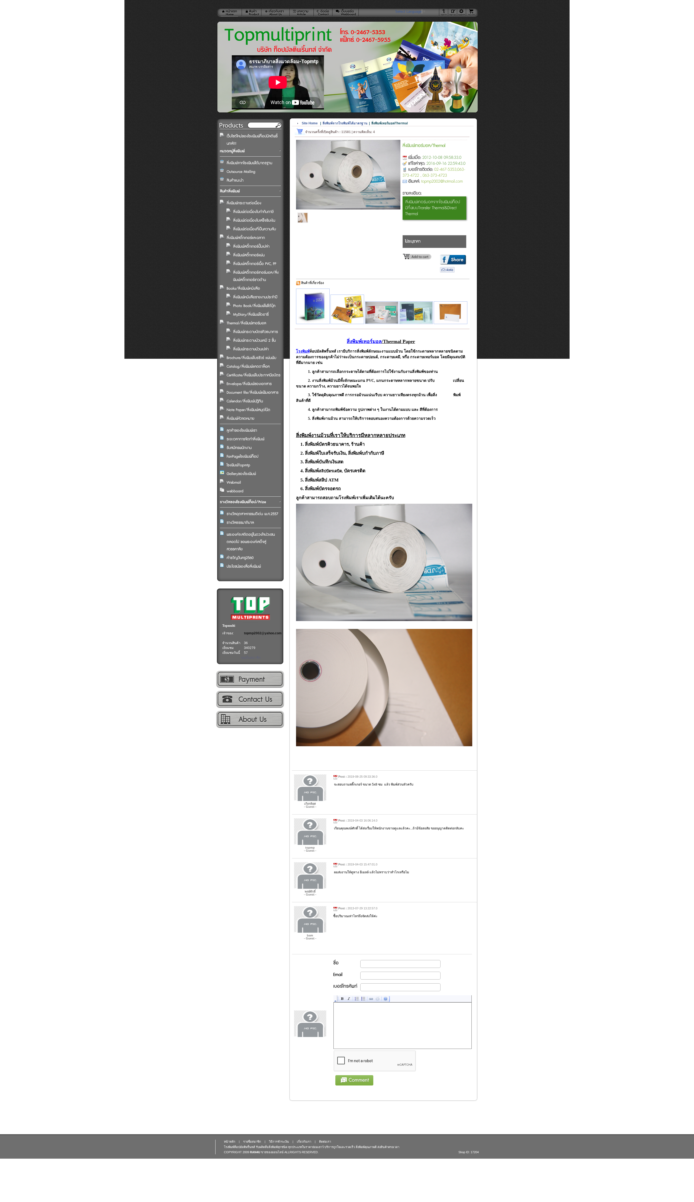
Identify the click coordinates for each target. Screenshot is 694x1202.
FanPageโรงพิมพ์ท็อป (242, 456)
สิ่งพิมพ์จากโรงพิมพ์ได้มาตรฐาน (249, 163)
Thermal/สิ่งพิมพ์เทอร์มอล (246, 323)
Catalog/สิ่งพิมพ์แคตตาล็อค (248, 366)
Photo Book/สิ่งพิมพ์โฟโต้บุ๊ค (254, 306)
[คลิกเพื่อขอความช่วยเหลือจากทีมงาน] (461, 12)
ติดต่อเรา (250, 699)
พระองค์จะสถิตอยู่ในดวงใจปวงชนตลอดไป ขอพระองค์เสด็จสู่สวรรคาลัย (251, 542)
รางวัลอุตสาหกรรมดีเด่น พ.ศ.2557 (252, 514)
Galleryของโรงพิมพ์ (241, 474)
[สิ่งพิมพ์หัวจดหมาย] (450, 312)
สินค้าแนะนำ (235, 180)
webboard (235, 491)
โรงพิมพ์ (303, 351)
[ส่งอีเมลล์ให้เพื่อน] (447, 271)
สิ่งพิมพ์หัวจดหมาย (240, 418)
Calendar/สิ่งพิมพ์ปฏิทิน (245, 401)
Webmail (234, 482)
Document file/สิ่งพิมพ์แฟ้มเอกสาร (252, 392)
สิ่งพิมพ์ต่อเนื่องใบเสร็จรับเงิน (254, 220)
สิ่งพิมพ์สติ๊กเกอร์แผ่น (249, 255)
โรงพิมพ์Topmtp (238, 465)
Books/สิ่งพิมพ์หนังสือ (243, 288)
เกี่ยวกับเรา (250, 719)
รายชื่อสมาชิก (252, 1141)
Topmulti (228, 626)
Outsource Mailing (241, 172)
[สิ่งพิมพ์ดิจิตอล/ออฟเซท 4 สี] (347, 309)
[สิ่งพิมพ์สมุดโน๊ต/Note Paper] (382, 312)
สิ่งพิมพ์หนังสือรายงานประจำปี (255, 297)
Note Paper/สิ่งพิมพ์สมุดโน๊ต (248, 410)
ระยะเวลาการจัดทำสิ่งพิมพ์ (245, 439)
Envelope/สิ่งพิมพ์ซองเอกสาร (249, 384)
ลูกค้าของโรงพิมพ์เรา (242, 430)
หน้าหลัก (229, 1141)
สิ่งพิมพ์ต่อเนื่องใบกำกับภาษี (253, 212)
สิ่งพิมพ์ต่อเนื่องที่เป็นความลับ (254, 229)
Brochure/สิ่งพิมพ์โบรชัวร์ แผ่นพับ (251, 358)
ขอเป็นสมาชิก (251, 658)
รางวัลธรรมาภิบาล (240, 522)
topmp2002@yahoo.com (263, 633)
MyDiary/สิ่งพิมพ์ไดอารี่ (251, 314)
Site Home (310, 123)
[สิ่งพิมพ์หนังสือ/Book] (416, 312)
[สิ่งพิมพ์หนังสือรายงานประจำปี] (313, 306)
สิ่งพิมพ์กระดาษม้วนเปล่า (251, 349)
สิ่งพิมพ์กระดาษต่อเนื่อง (244, 203)
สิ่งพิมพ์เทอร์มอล (364, 341)
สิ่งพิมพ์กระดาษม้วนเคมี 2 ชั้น (254, 340)
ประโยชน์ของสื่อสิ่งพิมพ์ (244, 566)
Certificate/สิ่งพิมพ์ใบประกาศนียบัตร (253, 375)
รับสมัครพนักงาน (239, 448)
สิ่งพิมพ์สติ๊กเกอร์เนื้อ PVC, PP (254, 264)
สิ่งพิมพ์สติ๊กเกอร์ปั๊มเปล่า (251, 246)
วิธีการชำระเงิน (250, 679)
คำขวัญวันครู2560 (240, 558)
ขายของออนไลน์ (272, 1152)
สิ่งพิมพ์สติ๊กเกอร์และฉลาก (246, 238)
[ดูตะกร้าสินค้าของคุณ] (472, 12)
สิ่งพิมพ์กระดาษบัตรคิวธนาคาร (255, 332)
